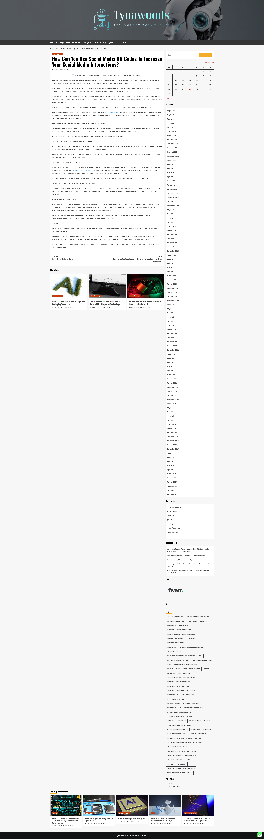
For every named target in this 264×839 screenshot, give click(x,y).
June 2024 (170, 214)
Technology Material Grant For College (181, 768)
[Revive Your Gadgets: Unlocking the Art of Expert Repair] (99, 805)
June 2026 (170, 119)
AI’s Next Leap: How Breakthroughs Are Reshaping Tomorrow (68, 303)
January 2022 (172, 333)
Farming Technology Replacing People (180, 695)
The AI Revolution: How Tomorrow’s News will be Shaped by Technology (105, 303)
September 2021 (173, 350)
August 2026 (171, 111)
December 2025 (172, 144)
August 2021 (171, 354)
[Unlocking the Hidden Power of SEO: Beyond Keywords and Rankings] (165, 805)
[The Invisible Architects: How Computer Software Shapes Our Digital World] (198, 805)
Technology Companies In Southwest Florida (182, 755)
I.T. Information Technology (176, 699)
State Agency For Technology (177, 747)
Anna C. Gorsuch (58, 69)
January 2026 (172, 139)
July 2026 (170, 115)
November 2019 (173, 441)
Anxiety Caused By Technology (197, 621)
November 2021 (173, 342)
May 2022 (170, 317)
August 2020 (171, 403)
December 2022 (172, 288)
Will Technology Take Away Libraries (179, 773)
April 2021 (170, 370)
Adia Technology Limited (175, 621)
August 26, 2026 (69, 307)
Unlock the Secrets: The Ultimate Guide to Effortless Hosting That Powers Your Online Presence (188, 550)
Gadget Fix (88, 42)
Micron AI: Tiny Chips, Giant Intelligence (181, 560)
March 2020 (171, 424)
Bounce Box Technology (175, 643)
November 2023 (173, 243)
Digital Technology (173, 669)
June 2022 (170, 313)
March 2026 (171, 131)
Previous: (63, 257)
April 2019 (170, 470)
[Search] (212, 42)
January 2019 (172, 482)
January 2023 (172, 284)
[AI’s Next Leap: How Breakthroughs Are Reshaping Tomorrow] (68, 286)
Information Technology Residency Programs (183, 703)
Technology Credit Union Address (178, 760)
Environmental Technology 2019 (178, 686)
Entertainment (172, 511)
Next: (137, 259)
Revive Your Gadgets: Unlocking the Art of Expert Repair (186, 556)
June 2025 (170, 168)
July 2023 (170, 259)
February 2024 (172, 230)
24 (169, 89)
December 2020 (172, 387)
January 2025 (172, 189)
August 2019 (171, 453)
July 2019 (170, 457)
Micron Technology (173, 528)
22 (203, 85)
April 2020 (170, 420)
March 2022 (171, 325)
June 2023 (170, 263)
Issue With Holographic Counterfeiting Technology (185, 708)
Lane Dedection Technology (176, 721)
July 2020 (170, 408)
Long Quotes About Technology (200, 721)
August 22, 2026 (145, 307)
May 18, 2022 (69, 69)
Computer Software (73, 42)
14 (197, 80)
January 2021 (172, 383)
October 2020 (172, 395)
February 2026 (172, 135)
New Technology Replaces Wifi (177, 734)
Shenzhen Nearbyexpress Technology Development (184, 738)
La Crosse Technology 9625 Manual (179, 712)
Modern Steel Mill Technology (177, 729)
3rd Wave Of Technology (175, 617)
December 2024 (172, 193)
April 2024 (170, 222)
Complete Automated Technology (178, 660)
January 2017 (172, 494)
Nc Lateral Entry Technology (201, 729)
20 (190, 85)
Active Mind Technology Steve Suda (199, 617)
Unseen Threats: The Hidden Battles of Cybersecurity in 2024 (145, 303)
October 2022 (172, 296)
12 (183, 80)
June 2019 (170, 461)
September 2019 (173, 449)
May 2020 (170, 416)
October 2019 (172, 445)
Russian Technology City (199, 734)
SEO (96, 42)
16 (210, 80)
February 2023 (172, 280)
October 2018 (172, 490)
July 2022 (170, 309)
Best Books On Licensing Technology (179, 630)
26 (183, 89)
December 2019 (172, 436)
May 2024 (170, 218)
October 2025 (172, 152)
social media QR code (82, 170)
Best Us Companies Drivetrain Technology (181, 634)
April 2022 (170, 321)
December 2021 (172, 337)
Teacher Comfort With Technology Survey (181, 751)
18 (176, 85)
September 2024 (173, 205)
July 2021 (170, 358)
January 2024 (172, 234)
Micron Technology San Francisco (179, 725)
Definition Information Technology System (182, 664)
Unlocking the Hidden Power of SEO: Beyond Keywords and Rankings (188, 565)
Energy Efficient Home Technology (179, 682)
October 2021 (172, 346)
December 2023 (172, 238)
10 (169, 80)
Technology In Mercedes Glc (176, 764)
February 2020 (172, 428)
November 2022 (173, 292)
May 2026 (170, 123)
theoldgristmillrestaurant (174, 786)
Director (206, 669)
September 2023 (173, 251)
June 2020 (170, 412)
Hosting (103, 42)
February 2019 (172, 478)
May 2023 (170, 267)
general (112, 42)
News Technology (57, 42)
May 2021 (170, 366)
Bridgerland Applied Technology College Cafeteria (185, 647)
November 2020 (173, 391)
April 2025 (170, 177)
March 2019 (171, 474)
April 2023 (170, 271)
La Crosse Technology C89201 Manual (179, 716)
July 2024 (170, 210)
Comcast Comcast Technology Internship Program (184, 656)
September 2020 (173, 399)
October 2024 (172, 201)
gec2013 (169, 784)
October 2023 (172, 247)
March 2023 (171, 276)
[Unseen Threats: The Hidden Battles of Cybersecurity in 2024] (145, 286)
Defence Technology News (202, 660)
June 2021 (170, 362)
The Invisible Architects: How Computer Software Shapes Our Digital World (188, 571)
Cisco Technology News (175, 651)
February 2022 (172, 329)
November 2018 (173, 486)
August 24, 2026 (107, 307)
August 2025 (171, 160)
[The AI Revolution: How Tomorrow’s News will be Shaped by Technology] (107, 286)
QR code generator (111, 112)
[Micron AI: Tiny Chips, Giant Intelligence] (132, 805)
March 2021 (171, 375)
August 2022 (171, 304)
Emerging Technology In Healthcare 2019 (181, 677)
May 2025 (170, 172)
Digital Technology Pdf (191, 669)
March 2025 (171, 181)
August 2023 (171, 255)
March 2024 (171, 226)
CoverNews (133, 836)
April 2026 (170, 127)
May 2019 (170, 465)
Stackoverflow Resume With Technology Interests (184, 742)
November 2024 (173, 197)
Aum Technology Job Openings (177, 625)
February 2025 (172, 185)
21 (197, 85)
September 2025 (173, 156)
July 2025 (170, 164)
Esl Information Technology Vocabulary (181, 690)
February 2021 (172, 379)
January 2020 (172, 432)
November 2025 (173, 148)
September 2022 (173, 300)
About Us (121, 42)
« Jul (167, 98)
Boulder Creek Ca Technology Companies (181, 638)
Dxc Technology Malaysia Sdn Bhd (178, 673)
